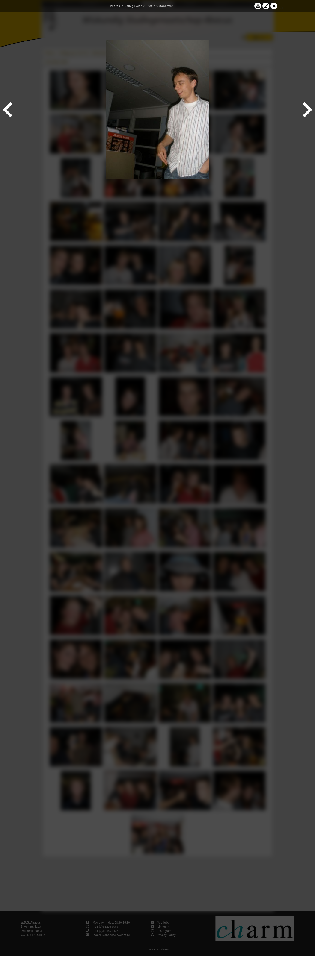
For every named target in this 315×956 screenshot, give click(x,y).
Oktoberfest (164, 6)
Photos (115, 6)
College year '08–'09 (138, 6)
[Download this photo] (257, 5)
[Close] (273, 5)
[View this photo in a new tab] (265, 5)
